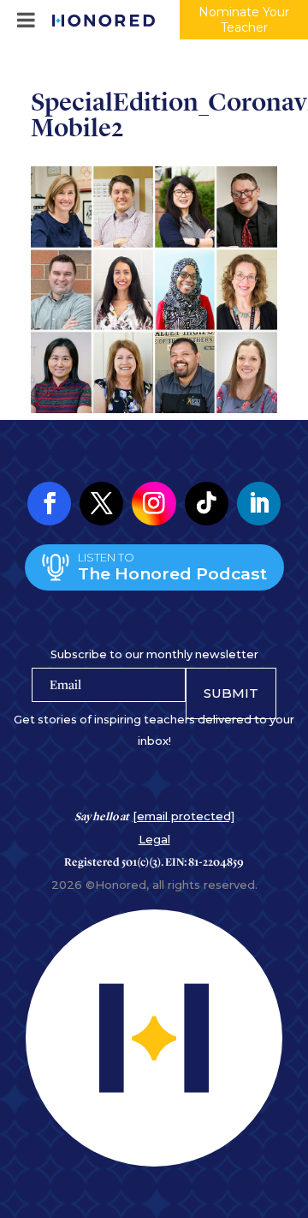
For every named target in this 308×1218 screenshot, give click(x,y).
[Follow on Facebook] (49, 503)
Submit (231, 693)
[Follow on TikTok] (206, 503)
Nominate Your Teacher (243, 19)
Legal (154, 839)
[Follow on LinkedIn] (259, 503)
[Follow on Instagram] (153, 503)
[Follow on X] (101, 503)
